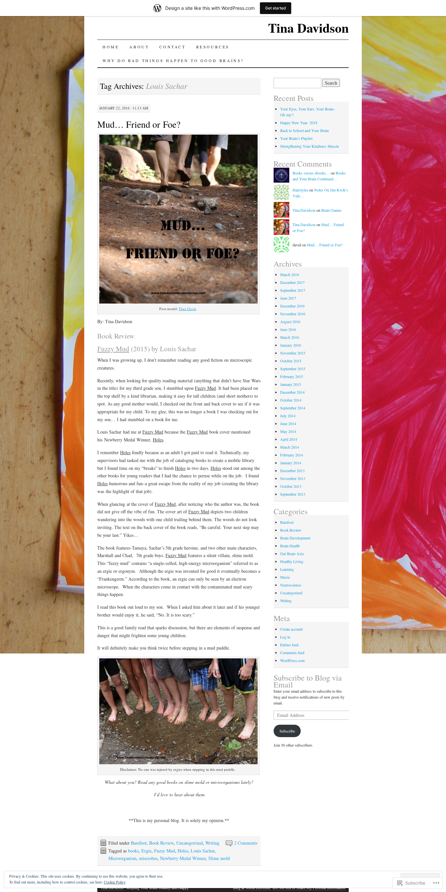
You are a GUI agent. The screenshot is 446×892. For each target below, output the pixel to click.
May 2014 (288, 431)
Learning (287, 569)
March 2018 (289, 274)
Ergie (146, 851)
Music (285, 577)
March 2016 (289, 337)
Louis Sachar (203, 851)
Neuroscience (290, 584)
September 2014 (292, 407)
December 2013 (292, 470)
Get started (275, 8)
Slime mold (219, 858)
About (139, 46)
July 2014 (287, 415)
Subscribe (287, 731)
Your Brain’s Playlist (296, 138)
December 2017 (292, 282)
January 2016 (290, 345)
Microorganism (122, 858)
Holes (183, 851)
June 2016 (288, 329)
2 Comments (245, 843)
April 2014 (288, 439)
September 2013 (292, 494)
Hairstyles (300, 189)
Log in (285, 636)
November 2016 (292, 313)
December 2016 (292, 305)
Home (111, 46)
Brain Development (295, 537)
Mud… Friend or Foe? (138, 124)
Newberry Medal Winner (183, 858)
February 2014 (291, 454)
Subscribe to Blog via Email (308, 681)
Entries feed (289, 644)
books (133, 851)
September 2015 (292, 368)
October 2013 (290, 486)
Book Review (161, 843)
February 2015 (291, 376)
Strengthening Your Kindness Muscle (309, 146)
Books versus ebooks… (311, 172)
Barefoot (139, 843)
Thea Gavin (187, 308)
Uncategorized (189, 843)
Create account (291, 629)
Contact (172, 46)
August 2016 (290, 321)
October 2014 (290, 400)
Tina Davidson (308, 27)
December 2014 (292, 392)
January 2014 (290, 462)
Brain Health (290, 545)
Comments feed (292, 652)
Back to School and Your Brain (304, 130)
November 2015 (292, 352)
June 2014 (288, 423)
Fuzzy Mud (164, 851)
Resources (213, 46)
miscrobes (148, 858)
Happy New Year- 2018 (298, 122)
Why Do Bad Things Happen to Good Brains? (173, 60)
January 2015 (290, 384)
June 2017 (288, 298)
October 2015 (290, 360)
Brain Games (331, 210)
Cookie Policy (115, 881)
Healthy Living (291, 561)
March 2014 (289, 447)
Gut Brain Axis (292, 553)
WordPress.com (292, 660)
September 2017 (292, 290)
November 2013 (292, 478)
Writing (212, 843)
